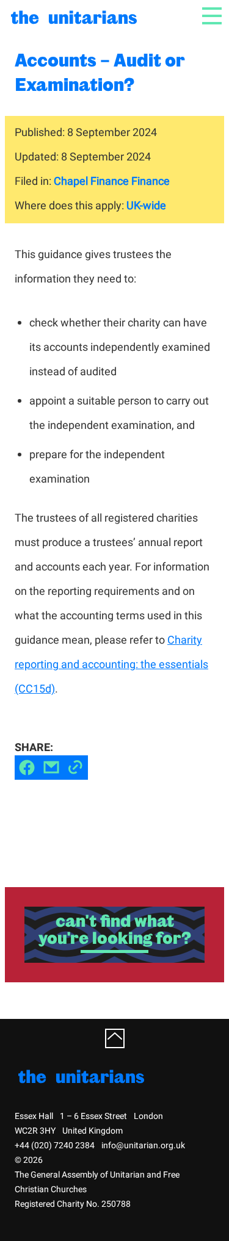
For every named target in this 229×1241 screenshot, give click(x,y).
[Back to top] (115, 1038)
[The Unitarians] (75, 16)
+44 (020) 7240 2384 (55, 1145)
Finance (150, 181)
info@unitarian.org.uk (143, 1145)
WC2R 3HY (35, 1130)
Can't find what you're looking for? (114, 929)
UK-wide (146, 206)
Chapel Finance (91, 181)
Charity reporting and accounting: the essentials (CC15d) (111, 664)
